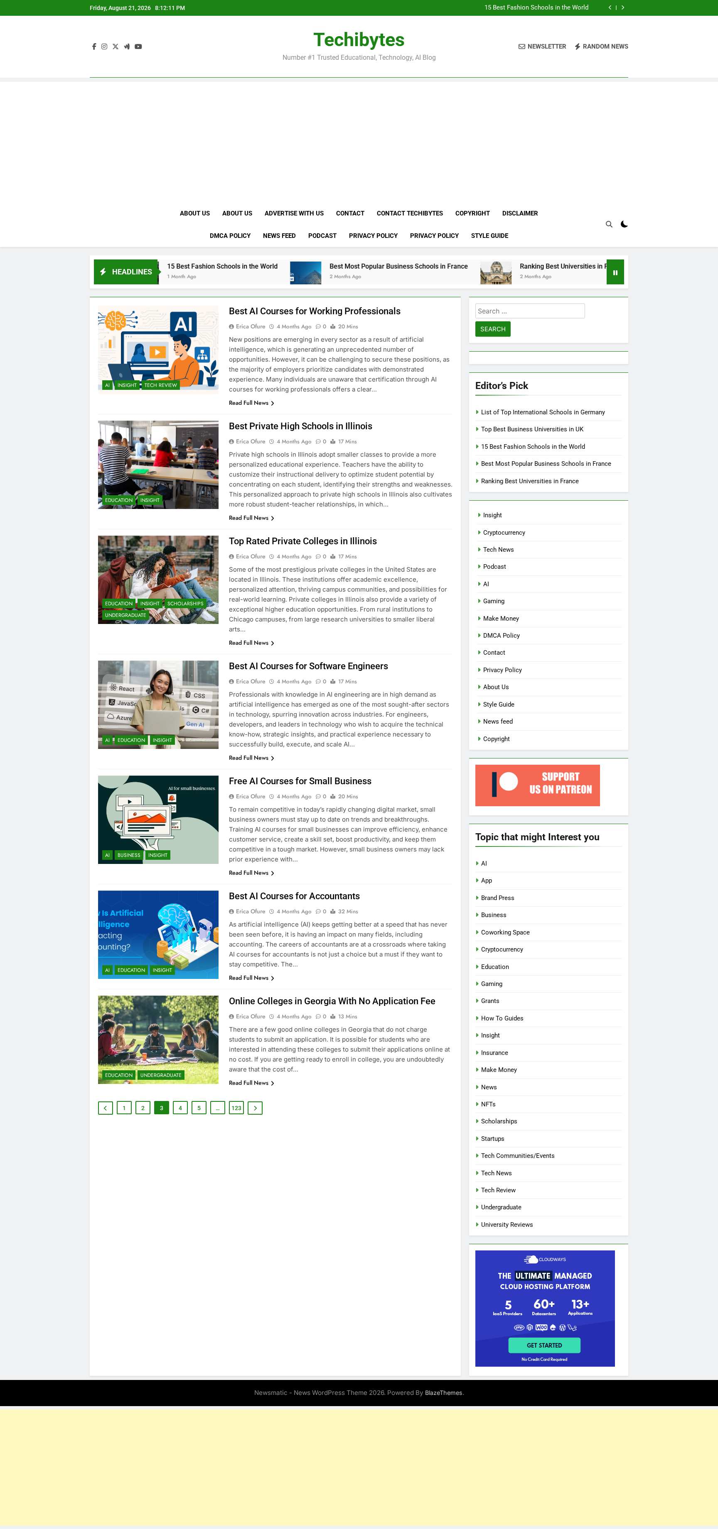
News (489, 1087)
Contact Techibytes (410, 213)
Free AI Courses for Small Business (300, 781)
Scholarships (185, 603)
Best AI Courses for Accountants (294, 896)
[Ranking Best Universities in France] (440, 277)
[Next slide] (622, 7)
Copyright (472, 213)
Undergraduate (125, 615)
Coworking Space (505, 932)
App (486, 880)
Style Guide (489, 236)
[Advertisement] (359, 140)
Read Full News (248, 403)
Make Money (501, 618)
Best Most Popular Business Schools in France (343, 266)
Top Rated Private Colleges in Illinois (303, 541)
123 (236, 1108)
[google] (126, 47)
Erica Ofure (251, 326)
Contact (350, 213)
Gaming (493, 601)
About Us (195, 213)
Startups (492, 1138)
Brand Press (497, 898)
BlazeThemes (443, 1392)
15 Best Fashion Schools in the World (536, 8)
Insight (127, 385)
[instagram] (104, 47)
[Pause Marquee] (615, 271)
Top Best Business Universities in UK (532, 429)
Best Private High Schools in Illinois (300, 426)
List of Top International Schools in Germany (543, 412)
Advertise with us (294, 213)
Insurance (494, 1053)
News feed (279, 236)
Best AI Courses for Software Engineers (308, 666)
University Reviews (507, 1224)
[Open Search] (609, 224)
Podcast (322, 236)
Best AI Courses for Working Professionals (315, 311)
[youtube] (138, 47)
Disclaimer (520, 213)
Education (119, 500)
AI (107, 385)
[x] (115, 47)
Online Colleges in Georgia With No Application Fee (332, 1001)
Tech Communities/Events (518, 1156)
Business (129, 855)
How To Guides (502, 1018)
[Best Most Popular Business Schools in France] (250, 277)
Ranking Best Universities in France (517, 266)
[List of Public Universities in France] (597, 277)
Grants (490, 1001)
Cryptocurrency (504, 532)
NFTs (488, 1104)
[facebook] (94, 47)
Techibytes (359, 40)
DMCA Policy (230, 236)
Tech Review (161, 385)
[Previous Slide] (610, 7)
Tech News (498, 549)
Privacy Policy (373, 236)
